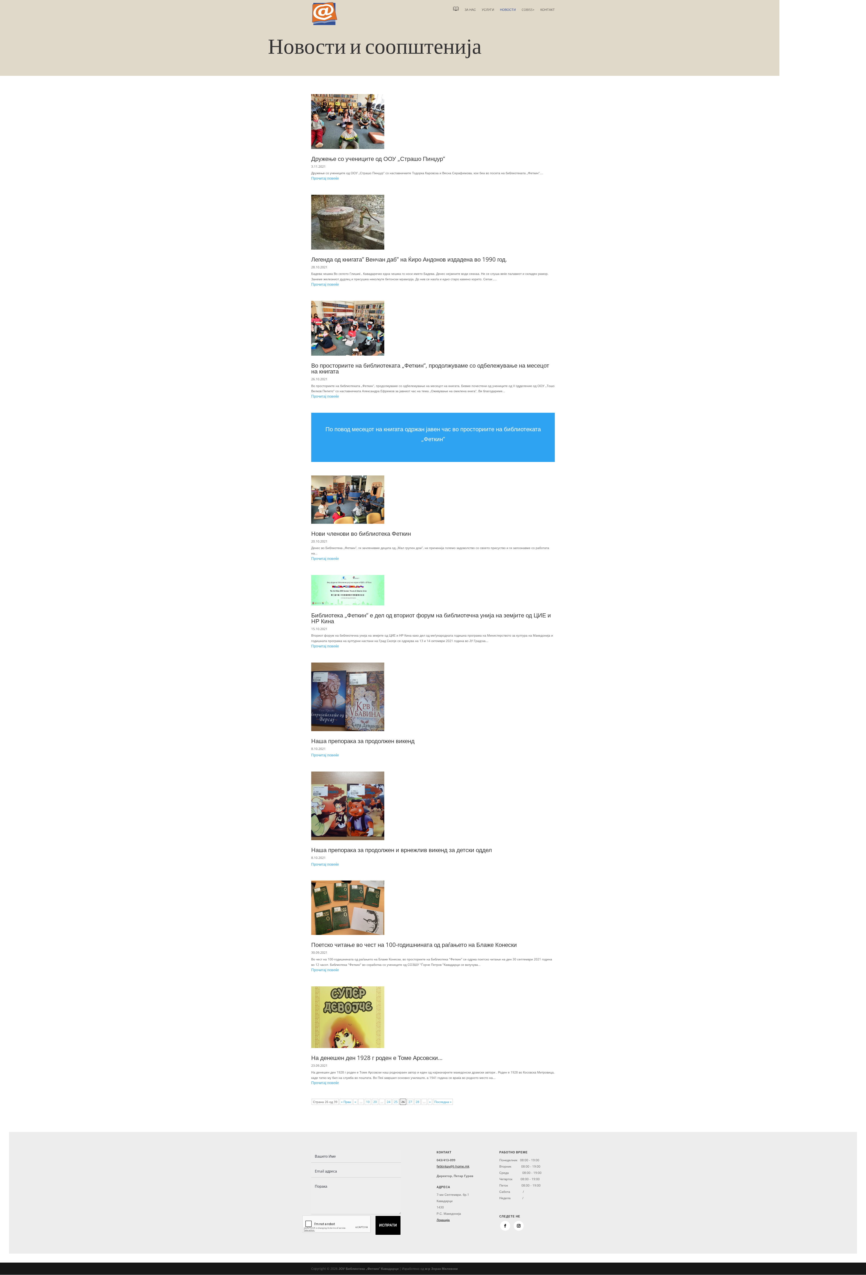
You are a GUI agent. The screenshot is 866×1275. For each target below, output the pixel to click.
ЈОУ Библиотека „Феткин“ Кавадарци (369, 1268)
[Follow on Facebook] (505, 1226)
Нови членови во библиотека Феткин (361, 533)
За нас (470, 10)
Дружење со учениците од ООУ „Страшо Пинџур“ (378, 159)
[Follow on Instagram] (519, 1226)
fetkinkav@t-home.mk (453, 1166)
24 (388, 1102)
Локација (443, 1220)
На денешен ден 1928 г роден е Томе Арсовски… (376, 1058)
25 (396, 1102)
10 (368, 1102)
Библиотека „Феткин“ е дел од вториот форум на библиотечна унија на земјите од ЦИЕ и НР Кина (431, 618)
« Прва (346, 1102)
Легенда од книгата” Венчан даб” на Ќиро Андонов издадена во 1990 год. (409, 259)
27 (410, 1102)
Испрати (388, 1225)
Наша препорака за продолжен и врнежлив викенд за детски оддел (401, 850)
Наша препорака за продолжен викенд (363, 741)
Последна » (442, 1102)
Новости (508, 10)
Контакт (547, 10)
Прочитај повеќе (325, 178)
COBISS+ (528, 10)
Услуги (488, 10)
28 (417, 1102)
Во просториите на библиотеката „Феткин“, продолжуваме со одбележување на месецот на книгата (430, 368)
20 (375, 1102)
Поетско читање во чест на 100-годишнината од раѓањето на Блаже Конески (414, 945)
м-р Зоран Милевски (441, 1268)
